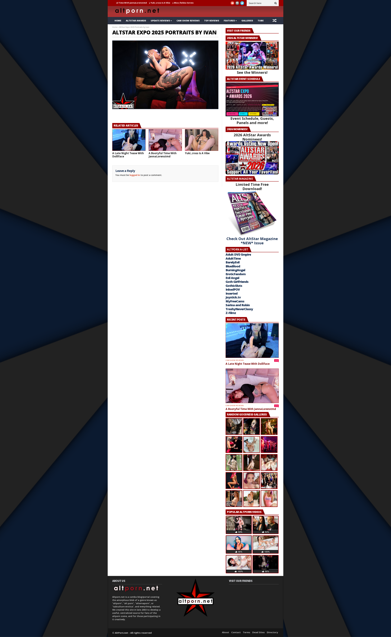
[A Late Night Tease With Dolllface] (129, 140)
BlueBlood (233, 266)
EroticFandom (236, 274)
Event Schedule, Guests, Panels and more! (252, 120)
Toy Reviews (211, 20)
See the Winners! (252, 72)
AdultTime (233, 258)
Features (229, 20)
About (225, 632)
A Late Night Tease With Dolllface (128, 154)
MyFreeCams (235, 301)
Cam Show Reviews (188, 20)
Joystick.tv (233, 297)
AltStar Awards (136, 20)
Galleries (247, 20)
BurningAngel (235, 270)
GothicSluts (234, 286)
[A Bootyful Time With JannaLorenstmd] (165, 140)
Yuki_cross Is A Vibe (133, 2)
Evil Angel (232, 278)
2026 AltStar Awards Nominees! (252, 137)
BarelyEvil (232, 262)
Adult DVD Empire (238, 254)
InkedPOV (233, 289)
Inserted (232, 293)
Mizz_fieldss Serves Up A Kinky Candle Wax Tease (172, 2)
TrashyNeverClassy (239, 309)
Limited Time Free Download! (252, 186)
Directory (272, 632)
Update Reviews (160, 20)
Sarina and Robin (238, 305)
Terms (246, 632)
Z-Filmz (231, 313)
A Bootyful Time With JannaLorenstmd (163, 154)
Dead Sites (258, 632)
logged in (135, 175)
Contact (236, 632)
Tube (261, 20)
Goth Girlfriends (237, 282)
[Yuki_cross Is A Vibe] (201, 140)
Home (118, 20)
